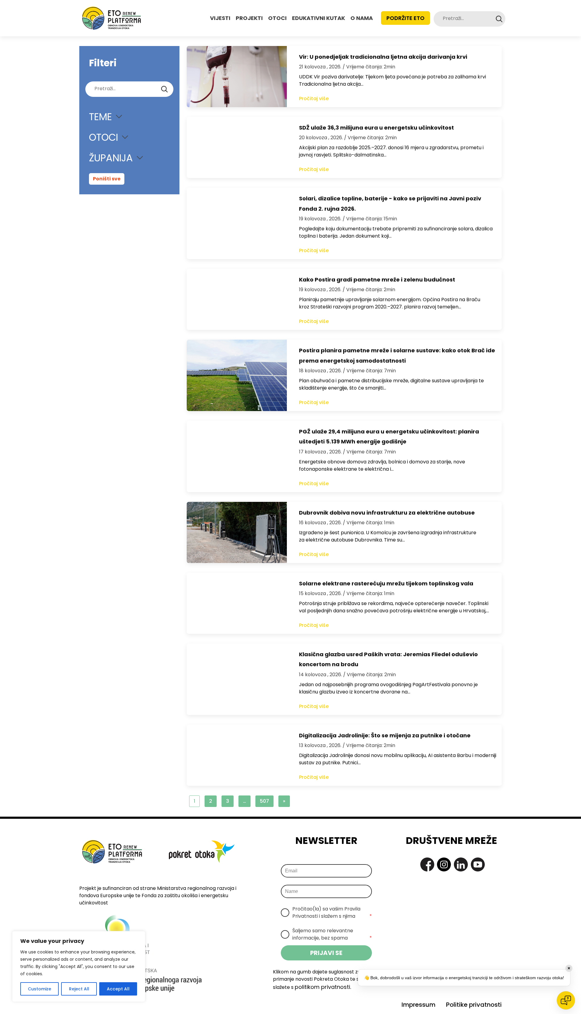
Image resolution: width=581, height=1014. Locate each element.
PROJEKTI (249, 18)
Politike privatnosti (474, 1004)
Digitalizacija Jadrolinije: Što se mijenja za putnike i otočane (385, 735)
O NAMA (361, 18)
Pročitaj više (314, 98)
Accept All (118, 989)
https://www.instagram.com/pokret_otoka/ (444, 864)
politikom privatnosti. (323, 987)
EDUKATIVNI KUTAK (318, 18)
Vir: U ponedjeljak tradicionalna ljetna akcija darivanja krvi (383, 57)
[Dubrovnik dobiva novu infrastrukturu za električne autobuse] (237, 532)
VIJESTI (220, 18)
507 (264, 801)
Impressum (418, 1004)
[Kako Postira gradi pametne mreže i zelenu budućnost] (237, 299)
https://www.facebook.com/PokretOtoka (427, 864)
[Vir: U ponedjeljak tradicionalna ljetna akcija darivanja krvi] (237, 76)
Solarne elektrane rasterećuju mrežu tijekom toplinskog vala (386, 583)
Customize (39, 989)
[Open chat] (566, 1000)
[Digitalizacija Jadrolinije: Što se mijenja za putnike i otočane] (237, 755)
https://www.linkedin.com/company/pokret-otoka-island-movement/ (461, 864)
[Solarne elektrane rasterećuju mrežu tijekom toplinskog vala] (237, 603)
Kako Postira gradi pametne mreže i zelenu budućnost (377, 279)
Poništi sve (106, 178)
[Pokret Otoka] (111, 18)
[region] (78, 966)
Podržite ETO (405, 18)
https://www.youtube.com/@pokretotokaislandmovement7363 (478, 864)
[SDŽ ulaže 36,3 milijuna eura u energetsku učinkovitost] (237, 147)
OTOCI (277, 18)
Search (499, 19)
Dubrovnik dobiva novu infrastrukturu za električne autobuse (387, 512)
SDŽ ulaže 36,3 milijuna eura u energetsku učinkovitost (376, 127)
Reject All (79, 989)
